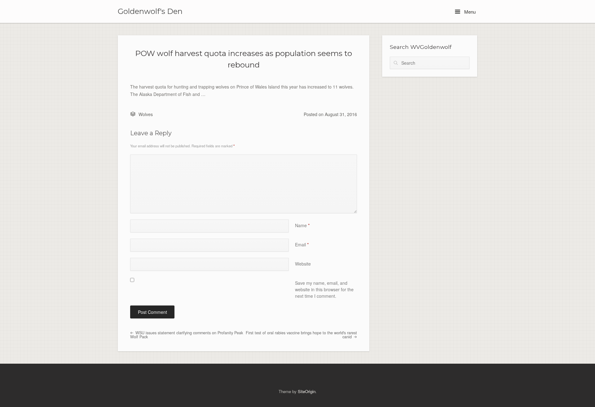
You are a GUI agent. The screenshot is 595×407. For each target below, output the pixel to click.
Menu (469, 11)
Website (303, 264)
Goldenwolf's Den (150, 11)
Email (302, 244)
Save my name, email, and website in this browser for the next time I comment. (324, 289)
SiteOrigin (306, 391)
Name (302, 225)
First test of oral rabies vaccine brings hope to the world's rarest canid (301, 335)
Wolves (146, 114)
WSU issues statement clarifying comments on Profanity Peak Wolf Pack (186, 335)
